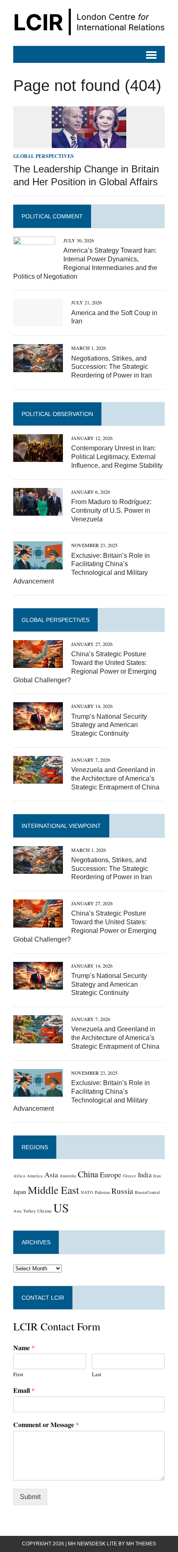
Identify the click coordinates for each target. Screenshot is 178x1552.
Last (96, 1374)
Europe (110, 1174)
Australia (68, 1176)
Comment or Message (46, 1424)
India (145, 1174)
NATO (87, 1192)
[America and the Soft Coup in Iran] (38, 321)
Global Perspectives (43, 156)
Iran (157, 1176)
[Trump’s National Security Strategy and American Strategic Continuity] (38, 724)
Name (24, 1348)
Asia (51, 1174)
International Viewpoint (61, 826)
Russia (122, 1190)
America (35, 1176)
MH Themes (141, 1544)
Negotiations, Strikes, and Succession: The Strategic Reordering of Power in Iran (111, 367)
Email (24, 1390)
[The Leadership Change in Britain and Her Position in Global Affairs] (89, 143)
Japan (19, 1192)
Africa (19, 1176)
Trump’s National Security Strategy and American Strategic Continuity (109, 725)
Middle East (53, 1190)
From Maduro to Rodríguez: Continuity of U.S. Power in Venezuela (111, 510)
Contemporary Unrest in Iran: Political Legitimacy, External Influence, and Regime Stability (117, 457)
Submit (30, 1496)
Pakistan (102, 1192)
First (18, 1374)
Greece (129, 1176)
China (88, 1174)
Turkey (29, 1211)
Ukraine (44, 1211)
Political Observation (57, 414)
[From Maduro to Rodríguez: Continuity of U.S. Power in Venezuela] (38, 510)
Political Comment (52, 216)
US (61, 1208)
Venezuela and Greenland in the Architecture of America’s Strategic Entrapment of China (115, 778)
